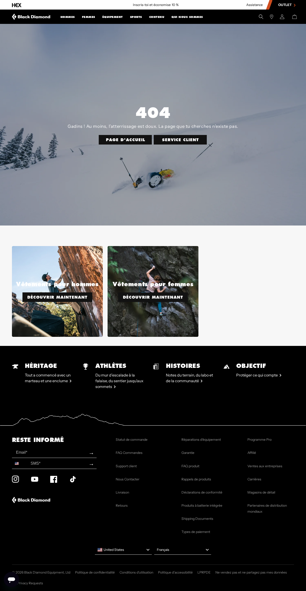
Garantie (187, 453)
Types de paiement (195, 532)
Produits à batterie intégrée (201, 505)
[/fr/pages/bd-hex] (17, 5)
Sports (136, 17)
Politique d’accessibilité (175, 572)
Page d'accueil (125, 139)
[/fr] (31, 17)
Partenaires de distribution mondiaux (267, 508)
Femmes (88, 17)
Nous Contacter (127, 479)
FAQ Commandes (129, 453)
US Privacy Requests (27, 583)
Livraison (122, 492)
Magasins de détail (261, 492)
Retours (122, 505)
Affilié (251, 453)
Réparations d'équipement (201, 439)
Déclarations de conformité (201, 492)
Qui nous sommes (187, 17)
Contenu (156, 17)
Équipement (112, 17)
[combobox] (20, 463)
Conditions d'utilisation (136, 572)
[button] (67, 17)
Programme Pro (259, 439)
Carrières (254, 479)
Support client (126, 466)
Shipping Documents (197, 518)
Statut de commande (132, 439)
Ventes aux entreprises (264, 466)
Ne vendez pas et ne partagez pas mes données (251, 572)
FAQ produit (190, 466)
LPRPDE (204, 572)
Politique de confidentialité (95, 572)
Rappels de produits (196, 479)
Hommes (67, 17)
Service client (180, 139)
